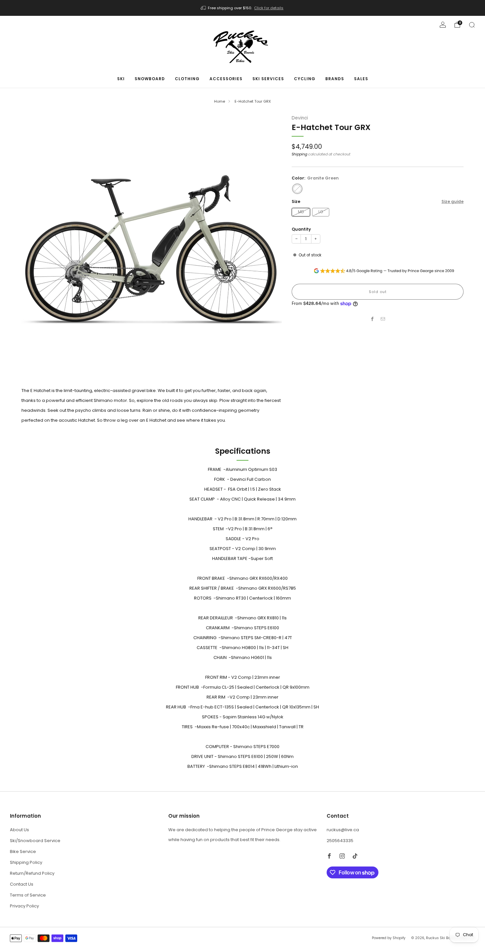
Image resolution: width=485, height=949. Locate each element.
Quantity (301, 229)
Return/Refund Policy (32, 873)
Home (219, 101)
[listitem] (242, 8)
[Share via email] (383, 318)
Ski (121, 79)
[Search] (472, 24)
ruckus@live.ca (343, 830)
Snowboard (150, 79)
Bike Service (23, 851)
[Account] (442, 24)
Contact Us (21, 884)
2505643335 (340, 840)
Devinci (300, 118)
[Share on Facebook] (372, 318)
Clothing (187, 79)
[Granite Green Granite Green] (297, 188)
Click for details (268, 8)
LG (320, 211)
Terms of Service (28, 895)
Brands (334, 79)
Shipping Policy (26, 862)
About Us (19, 830)
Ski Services (268, 79)
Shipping (299, 154)
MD (301, 211)
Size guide (452, 201)
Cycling (304, 79)
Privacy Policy (24, 906)
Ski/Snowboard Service (35, 840)
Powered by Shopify (388, 937)
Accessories (226, 79)
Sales (361, 79)
